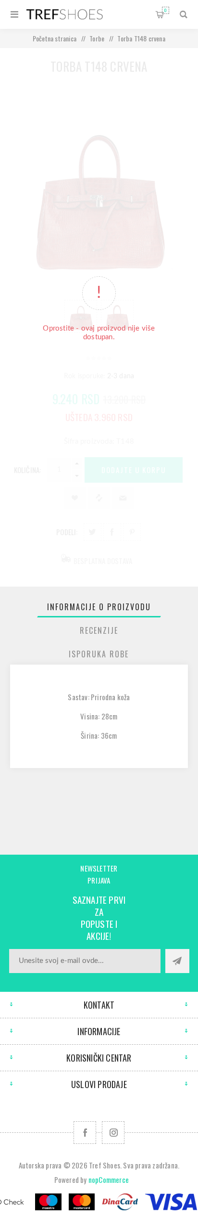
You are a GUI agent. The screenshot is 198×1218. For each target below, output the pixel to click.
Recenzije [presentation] (99, 630)
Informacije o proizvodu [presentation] (99, 607)
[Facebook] (85, 1132)
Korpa (165, 10)
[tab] (99, 606)
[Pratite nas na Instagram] (113, 1132)
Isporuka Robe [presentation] (99, 654)
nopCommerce (108, 1179)
